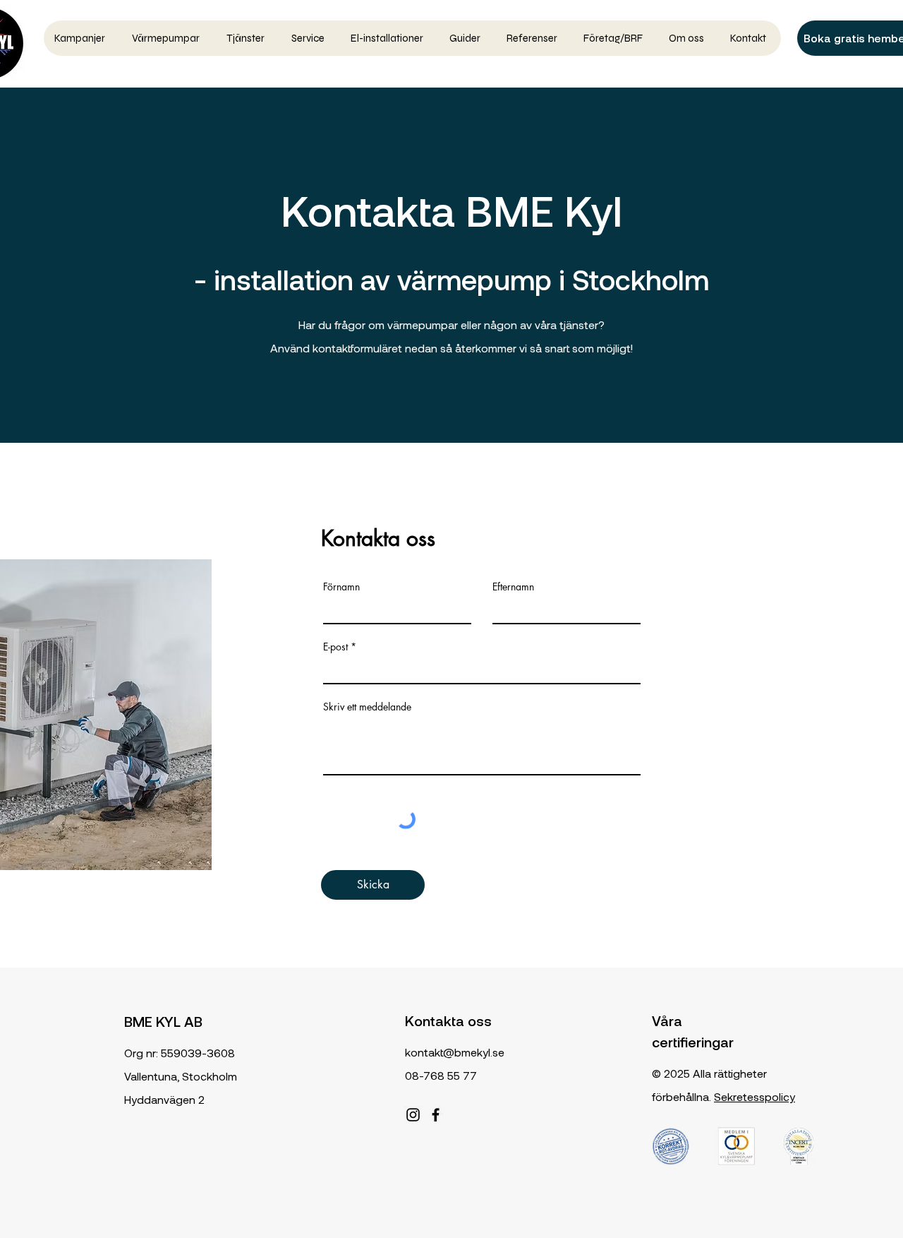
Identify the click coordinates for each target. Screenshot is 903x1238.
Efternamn (513, 587)
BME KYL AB (163, 1021)
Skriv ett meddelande (367, 707)
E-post (335, 647)
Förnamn (341, 587)
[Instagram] (413, 1115)
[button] (168, 38)
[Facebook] (435, 1115)
